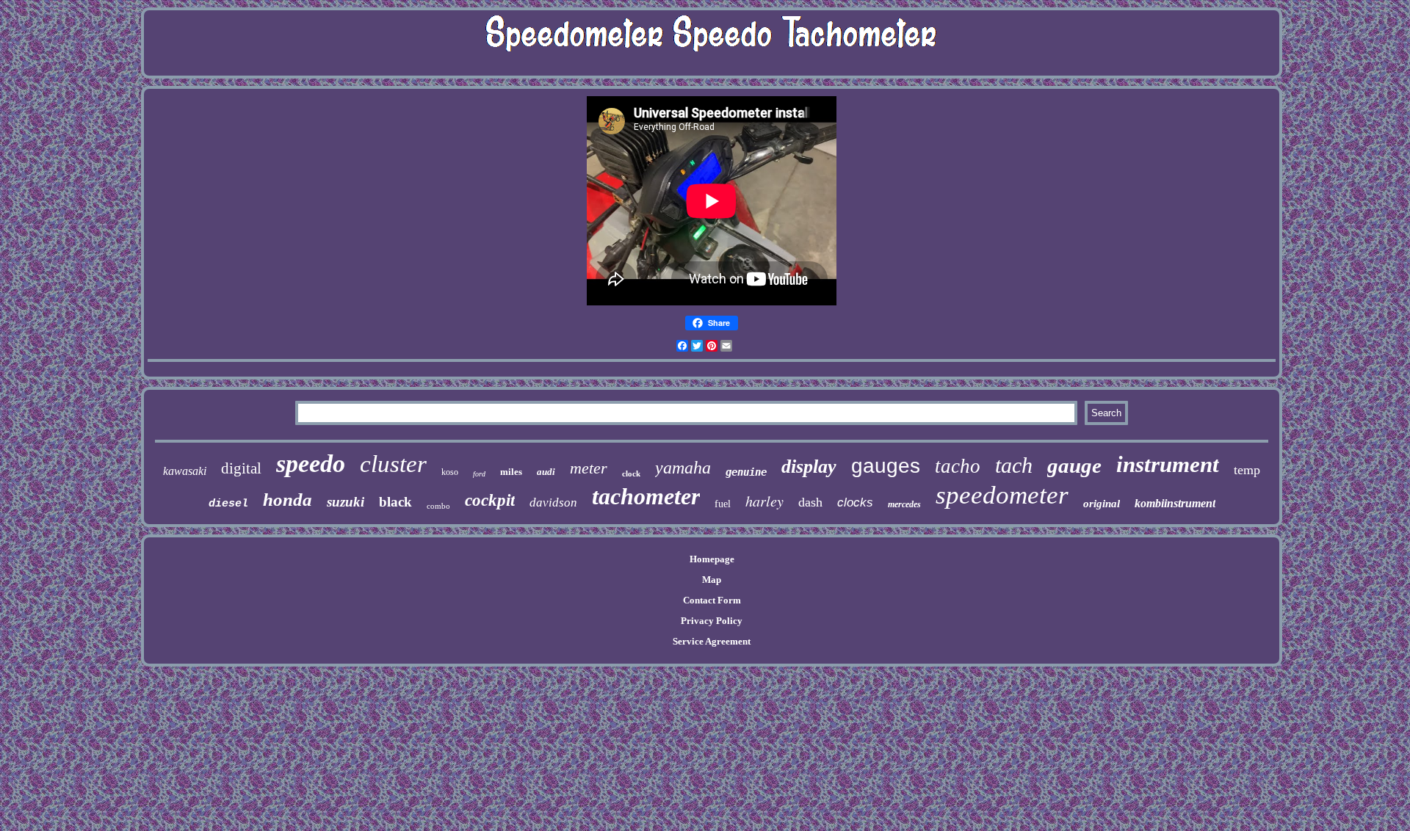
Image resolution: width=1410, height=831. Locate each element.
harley (764, 500)
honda (287, 499)
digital (241, 468)
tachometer (646, 496)
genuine (746, 472)
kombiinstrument (1175, 503)
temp (1247, 469)
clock (631, 473)
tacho (957, 466)
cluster (393, 464)
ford (479, 474)
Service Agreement (712, 641)
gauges (885, 465)
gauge (1074, 465)
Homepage (712, 559)
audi (546, 471)
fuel (723, 503)
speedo (310, 463)
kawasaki (184, 471)
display (808, 466)
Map (711, 579)
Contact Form (712, 600)
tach (1014, 465)
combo (438, 505)
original (1101, 503)
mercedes (904, 504)
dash (810, 502)
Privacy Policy (711, 620)
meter (588, 468)
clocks (855, 502)
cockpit (490, 500)
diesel (228, 504)
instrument (1167, 464)
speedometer (1002, 495)
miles (511, 471)
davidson (553, 502)
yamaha (683, 467)
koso (449, 472)
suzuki (345, 501)
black (395, 501)
